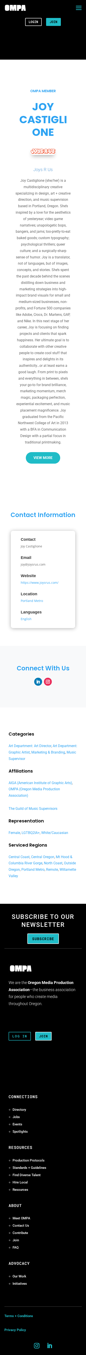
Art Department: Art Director (30, 746)
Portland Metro (32, 601)
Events (17, 1124)
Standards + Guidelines (29, 1168)
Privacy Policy (15, 1330)
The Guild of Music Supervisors (33, 808)
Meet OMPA (21, 1218)
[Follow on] (38, 682)
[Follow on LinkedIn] (49, 1345)
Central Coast (19, 857)
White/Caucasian (54, 833)
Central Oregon (42, 857)
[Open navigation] (79, 8)
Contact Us (21, 1226)
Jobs (16, 1117)
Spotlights (20, 1132)
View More (43, 458)
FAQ (16, 1248)
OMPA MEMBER (43, 91)
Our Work (19, 1276)
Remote (52, 869)
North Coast (53, 863)
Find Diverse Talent (27, 1175)
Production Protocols (29, 1160)
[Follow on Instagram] (36, 1345)
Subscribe (43, 938)
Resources (20, 1190)
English (26, 619)
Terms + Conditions (18, 1316)
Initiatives (20, 1284)
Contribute (20, 1233)
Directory (19, 1110)
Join (16, 1240)
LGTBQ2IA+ (31, 833)
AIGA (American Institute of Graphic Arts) (40, 783)
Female (14, 833)
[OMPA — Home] (15, 8)
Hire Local (20, 1182)
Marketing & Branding (48, 752)
